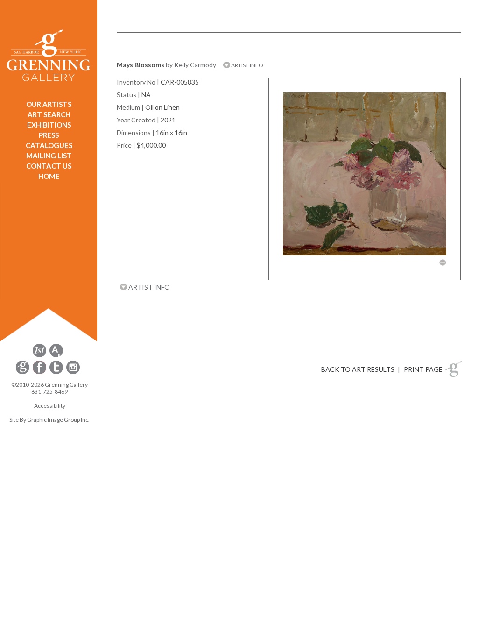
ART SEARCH (49, 114)
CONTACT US (48, 166)
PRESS (49, 135)
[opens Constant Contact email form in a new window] (23, 372)
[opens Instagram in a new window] (73, 372)
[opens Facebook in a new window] (40, 372)
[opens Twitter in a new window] (57, 372)
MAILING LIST (49, 155)
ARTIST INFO (246, 65)
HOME (49, 176)
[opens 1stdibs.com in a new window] (39, 356)
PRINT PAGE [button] (423, 369)
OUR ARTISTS (48, 104)
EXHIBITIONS (49, 125)
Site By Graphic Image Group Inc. (49, 419)
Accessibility (49, 405)
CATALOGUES (49, 145)
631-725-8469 (49, 391)
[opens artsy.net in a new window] (56, 356)
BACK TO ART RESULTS (357, 369)
